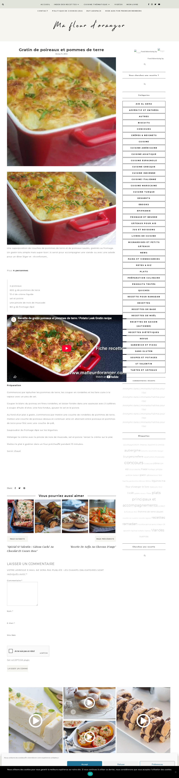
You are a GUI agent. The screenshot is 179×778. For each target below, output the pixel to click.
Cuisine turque (144, 192)
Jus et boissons (144, 230)
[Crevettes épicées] (102, 505)
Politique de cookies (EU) (67, 11)
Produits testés (144, 284)
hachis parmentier (131, 481)
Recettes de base (144, 309)
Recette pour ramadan (144, 297)
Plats (144, 272)
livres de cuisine (144, 236)
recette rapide (145, 518)
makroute (154, 487)
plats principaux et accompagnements (142, 499)
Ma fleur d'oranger (89, 25)
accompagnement (131, 445)
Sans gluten (144, 351)
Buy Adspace (94, 11)
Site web (11, 635)
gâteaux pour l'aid (154, 475)
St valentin (144, 364)
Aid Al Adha (144, 104)
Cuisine (144, 142)
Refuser (121, 764)
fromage (151, 469)
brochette (153, 451)
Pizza (148, 493)
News (144, 253)
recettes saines (144, 524)
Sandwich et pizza (144, 345)
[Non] (175, 772)
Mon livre (132, 4)
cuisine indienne (144, 173)
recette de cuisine (130, 518)
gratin (143, 475)
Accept (84, 764)
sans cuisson (157, 524)
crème (156, 463)
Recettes (143, 303)
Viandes (157, 530)
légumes (156, 481)
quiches (144, 290)
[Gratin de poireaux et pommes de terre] (61, 111)
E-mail (11, 623)
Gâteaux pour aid (143, 223)
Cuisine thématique (96, 4)
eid (127, 469)
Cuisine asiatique (143, 154)
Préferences (157, 764)
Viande (148, 531)
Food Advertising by (149, 51)
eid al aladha (134, 469)
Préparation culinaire (144, 278)
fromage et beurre (143, 217)
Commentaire (14, 580)
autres (144, 116)
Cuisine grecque (144, 167)
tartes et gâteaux (144, 370)
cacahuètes (149, 457)
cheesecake (159, 457)
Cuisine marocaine (144, 186)
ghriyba (159, 469)
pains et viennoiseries (144, 259)
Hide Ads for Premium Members (123, 11)
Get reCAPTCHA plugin (18, 660)
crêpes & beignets (144, 135)
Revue (144, 339)
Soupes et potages (143, 357)
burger (160, 451)
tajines (134, 531)
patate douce (140, 493)
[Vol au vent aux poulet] (75, 505)
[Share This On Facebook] (15, 488)
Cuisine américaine (143, 148)
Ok (90, 774)
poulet (159, 511)
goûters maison (132, 475)
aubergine (132, 450)
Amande (143, 445)
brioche (144, 451)
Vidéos (119, 4)
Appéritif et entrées (144, 110)
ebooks (144, 204)
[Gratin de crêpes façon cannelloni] (21, 505)
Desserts (143, 198)
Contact (42, 11)
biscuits (144, 123)
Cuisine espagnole (144, 160)
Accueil (45, 4)
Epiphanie (144, 211)
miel (160, 487)
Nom (10, 611)
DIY (161, 463)
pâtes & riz (144, 265)
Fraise (144, 469)
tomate (141, 531)
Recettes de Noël (144, 316)
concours (144, 129)
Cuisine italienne (144, 179)
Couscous (148, 463)
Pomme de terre (147, 511)
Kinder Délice (145, 481)
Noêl (130, 493)
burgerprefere (133, 456)
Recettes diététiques (144, 332)
